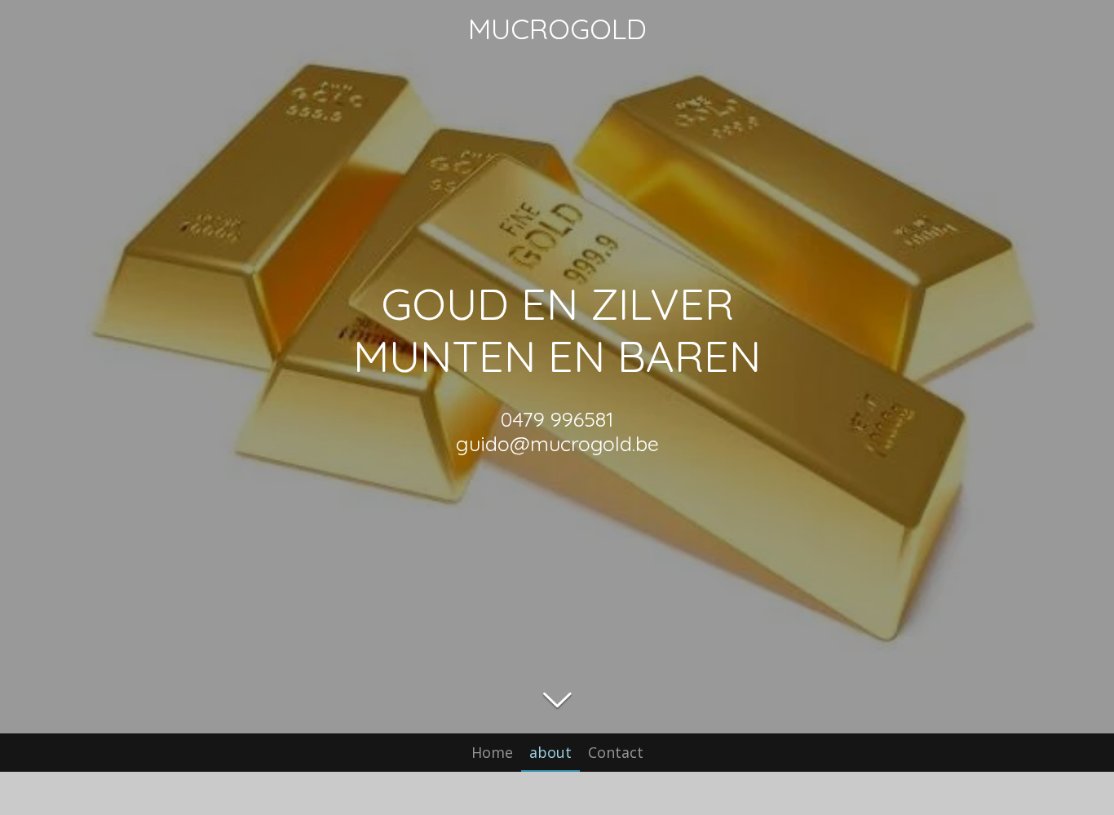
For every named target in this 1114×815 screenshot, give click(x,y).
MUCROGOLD (557, 29)
